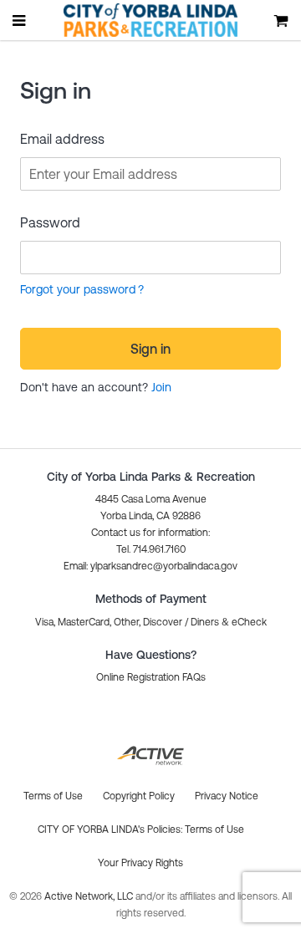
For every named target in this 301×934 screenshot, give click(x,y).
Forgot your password (77, 289)
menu (20, 20)
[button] (150, 566)
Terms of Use (214, 829)
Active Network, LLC (89, 896)
